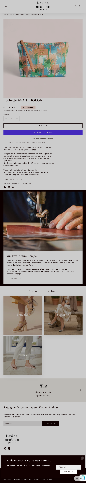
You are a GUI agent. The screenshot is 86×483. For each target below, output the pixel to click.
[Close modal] (82, 458)
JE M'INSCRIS (68, 471)
